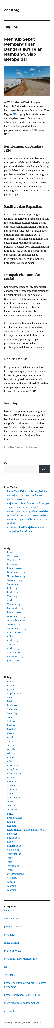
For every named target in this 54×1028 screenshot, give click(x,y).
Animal (11, 685)
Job (9, 761)
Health (11, 749)
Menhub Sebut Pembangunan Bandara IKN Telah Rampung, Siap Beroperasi (23, 49)
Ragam (11, 821)
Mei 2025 (12, 596)
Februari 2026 (15, 564)
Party (10, 813)
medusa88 (10, 1011)
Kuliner (11, 777)
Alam (10, 681)
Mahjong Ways (12, 950)
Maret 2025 (13, 604)
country (11, 717)
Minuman (12, 789)
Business (12, 705)
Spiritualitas (14, 853)
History (11, 753)
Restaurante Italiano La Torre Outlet (28, 829)
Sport (10, 857)
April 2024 (13, 648)
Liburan (11, 781)
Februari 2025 (15, 608)
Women (11, 889)
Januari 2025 (14, 612)
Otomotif (12, 809)
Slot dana (9, 934)
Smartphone (14, 845)
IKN (16, 114)
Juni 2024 (12, 640)
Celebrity (12, 713)
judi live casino (12, 926)
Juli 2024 (12, 636)
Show (10, 841)
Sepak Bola (13, 837)
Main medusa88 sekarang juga (21, 1002)
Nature (11, 801)
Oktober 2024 (15, 624)
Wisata (11, 881)
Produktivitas (14, 817)
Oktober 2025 (15, 580)
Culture (11, 721)
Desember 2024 (16, 616)
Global (10, 745)
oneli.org (12, 10)
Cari (6, 463)
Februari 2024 (15, 656)
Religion (12, 825)
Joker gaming (12, 942)
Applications (14, 693)
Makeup (11, 785)
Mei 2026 (12, 556)
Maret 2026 (13, 560)
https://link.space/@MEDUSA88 (22, 994)
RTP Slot (9, 910)
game (10, 741)
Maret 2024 (13, 652)
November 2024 (16, 620)
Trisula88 (9, 974)
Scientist (12, 833)
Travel (10, 869)
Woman (11, 885)
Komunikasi (14, 773)
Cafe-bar (12, 709)
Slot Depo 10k (12, 918)
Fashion (11, 725)
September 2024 (16, 628)
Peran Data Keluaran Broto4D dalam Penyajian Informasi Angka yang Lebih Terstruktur (27, 495)
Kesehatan (13, 765)
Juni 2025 (12, 592)
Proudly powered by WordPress (29, 1022)
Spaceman (13, 849)
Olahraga (12, 805)
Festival (11, 729)
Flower (11, 733)
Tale (9, 861)
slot (6, 966)
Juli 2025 (12, 588)
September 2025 (16, 584)
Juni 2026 (12, 552)
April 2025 (13, 600)
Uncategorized (15, 873)
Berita (19, 447)
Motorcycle (13, 797)
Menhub (33, 447)
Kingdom (12, 769)
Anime (11, 689)
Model (10, 793)
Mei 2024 (12, 644)
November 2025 (16, 576)
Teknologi (13, 865)
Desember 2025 (16, 572)
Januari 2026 (14, 568)
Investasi (12, 757)
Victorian (12, 877)
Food (10, 737)
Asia (9, 697)
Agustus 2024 (15, 632)
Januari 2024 (14, 660)
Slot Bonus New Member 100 (20, 958)
